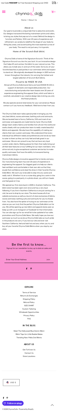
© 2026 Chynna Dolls (10, 409)
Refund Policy (29, 302)
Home (23, 20)
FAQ (29, 319)
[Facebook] (26, 269)
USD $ (13, 382)
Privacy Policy (29, 315)
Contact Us (29, 353)
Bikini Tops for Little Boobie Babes (29, 334)
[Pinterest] (31, 269)
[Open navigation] (8, 11)
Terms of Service (29, 292)
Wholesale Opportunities (29, 312)
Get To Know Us (29, 350)
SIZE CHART (29, 306)
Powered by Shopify (26, 409)
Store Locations (29, 356)
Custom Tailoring (29, 309)
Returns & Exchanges (29, 296)
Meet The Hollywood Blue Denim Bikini (29, 331)
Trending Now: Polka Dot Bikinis (29, 338)
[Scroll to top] (52, 405)
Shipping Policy (29, 299)
